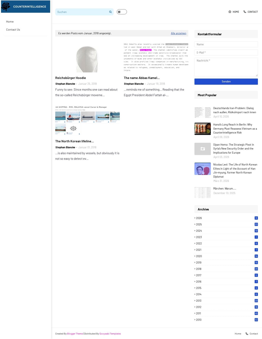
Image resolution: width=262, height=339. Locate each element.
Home (236, 11)
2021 (226, 249)
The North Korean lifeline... (74, 141)
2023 (226, 237)
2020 (226, 256)
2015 (226, 288)
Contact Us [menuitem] (13, 29)
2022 (226, 243)
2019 (226, 262)
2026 (226, 218)
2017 (226, 275)
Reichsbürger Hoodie (70, 78)
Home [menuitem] (10, 21)
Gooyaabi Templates (110, 333)
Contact (253, 11)
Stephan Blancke (65, 83)
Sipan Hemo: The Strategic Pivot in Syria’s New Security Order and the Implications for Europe (233, 148)
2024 (226, 230)
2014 (226, 294)
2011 (226, 313)
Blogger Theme (75, 333)
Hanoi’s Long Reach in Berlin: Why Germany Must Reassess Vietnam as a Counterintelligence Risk (235, 128)
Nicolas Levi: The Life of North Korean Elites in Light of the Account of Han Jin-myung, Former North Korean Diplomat (235, 170)
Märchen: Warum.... (224, 188)
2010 (226, 319)
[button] (122, 11)
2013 (226, 300)
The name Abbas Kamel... (142, 78)
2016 (226, 281)
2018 (226, 269)
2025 (226, 224)
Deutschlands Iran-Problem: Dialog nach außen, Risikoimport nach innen (234, 110)
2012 (226, 307)
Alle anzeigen (178, 33)
